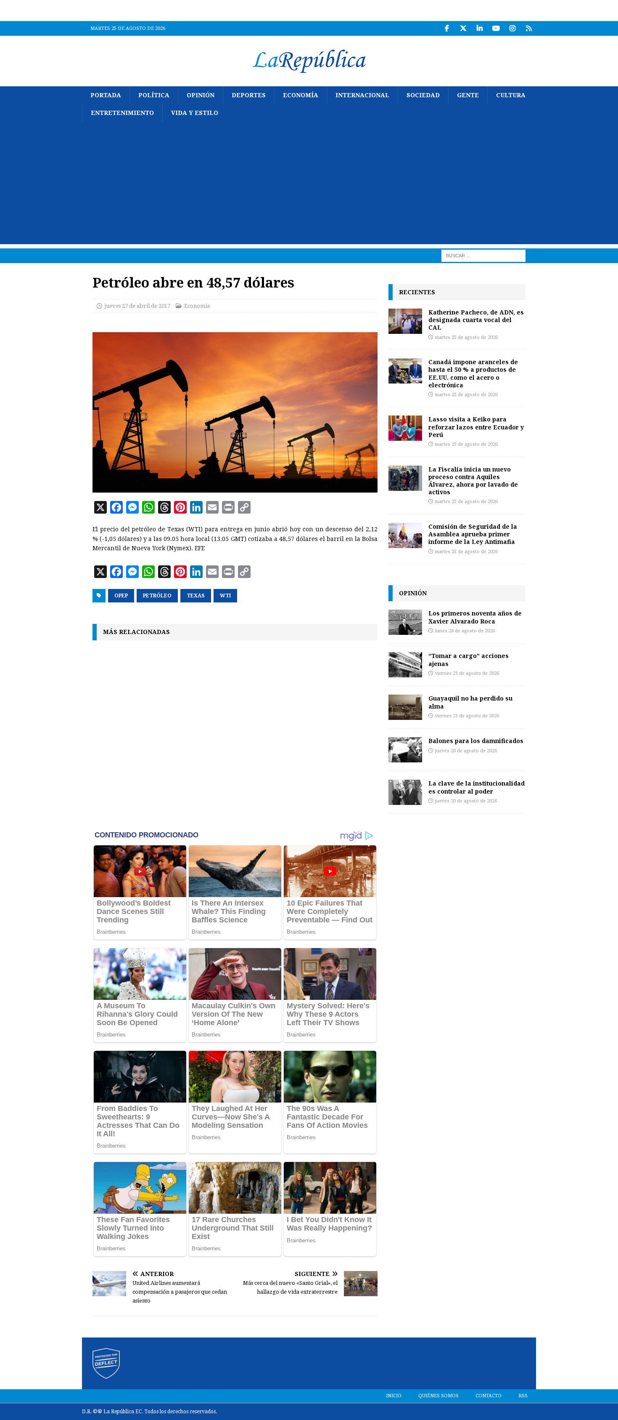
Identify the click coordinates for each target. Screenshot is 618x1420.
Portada (105, 95)
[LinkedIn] (479, 28)
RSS (523, 1396)
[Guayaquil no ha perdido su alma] (405, 707)
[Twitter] (463, 28)
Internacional (362, 95)
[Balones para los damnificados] (405, 749)
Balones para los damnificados (475, 741)
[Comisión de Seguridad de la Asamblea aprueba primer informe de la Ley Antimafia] (405, 535)
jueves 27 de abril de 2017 (137, 306)
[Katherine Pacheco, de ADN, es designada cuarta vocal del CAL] (405, 321)
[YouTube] (496, 28)
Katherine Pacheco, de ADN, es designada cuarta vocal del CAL (476, 319)
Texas (196, 596)
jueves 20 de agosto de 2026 (466, 751)
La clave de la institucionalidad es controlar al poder (476, 787)
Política (153, 95)
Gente (468, 95)
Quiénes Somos (438, 1396)
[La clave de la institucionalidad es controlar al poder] (405, 792)
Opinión (200, 95)
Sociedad (423, 95)
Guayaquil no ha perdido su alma (470, 702)
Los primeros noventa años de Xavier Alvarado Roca (475, 617)
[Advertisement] (309, 185)
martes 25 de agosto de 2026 (466, 337)
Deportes (249, 95)
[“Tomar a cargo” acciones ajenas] (405, 664)
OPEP (121, 596)
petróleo (157, 596)
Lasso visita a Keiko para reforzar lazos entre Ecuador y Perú (476, 426)
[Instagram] (512, 28)
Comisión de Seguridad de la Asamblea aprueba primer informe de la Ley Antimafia (472, 534)
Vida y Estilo (194, 112)
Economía (300, 95)
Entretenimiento (122, 112)
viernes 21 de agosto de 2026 (467, 673)
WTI (225, 596)
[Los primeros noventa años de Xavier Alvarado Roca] (405, 622)
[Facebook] (446, 28)
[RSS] (528, 28)
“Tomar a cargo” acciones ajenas (468, 659)
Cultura (511, 95)
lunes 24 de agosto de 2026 (465, 631)
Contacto (488, 1396)
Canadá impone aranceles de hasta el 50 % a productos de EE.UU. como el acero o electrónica (473, 373)
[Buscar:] (483, 255)
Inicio (393, 1396)
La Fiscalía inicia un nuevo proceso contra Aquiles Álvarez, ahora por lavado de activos (473, 480)
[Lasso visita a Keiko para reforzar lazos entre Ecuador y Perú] (405, 428)
